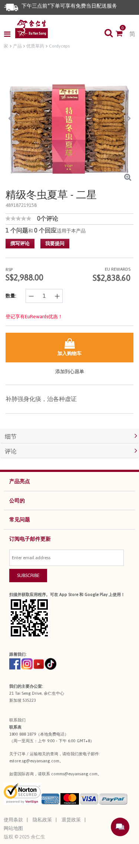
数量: (11, 296)
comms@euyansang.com (74, 774)
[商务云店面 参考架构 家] (31, 29)
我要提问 (54, 243)
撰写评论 (20, 243)
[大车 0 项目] (122, 34)
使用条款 (13, 819)
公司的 (17, 501)
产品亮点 (19, 481)
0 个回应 (45, 230)
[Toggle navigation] (9, 34)
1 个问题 (17, 230)
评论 (11, 451)
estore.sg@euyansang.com (34, 761)
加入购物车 (69, 353)
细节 (11, 436)
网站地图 (13, 828)
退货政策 (71, 819)
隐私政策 (42, 819)
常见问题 (19, 519)
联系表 (15, 727)
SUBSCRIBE (28, 575)
